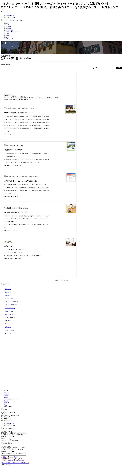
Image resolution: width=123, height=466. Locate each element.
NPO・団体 (8, 320)
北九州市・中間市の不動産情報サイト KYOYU (19, 112)
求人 (5, 404)
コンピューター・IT (10, 317)
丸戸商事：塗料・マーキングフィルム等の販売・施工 (20, 181)
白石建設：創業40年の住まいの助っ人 (15, 212)
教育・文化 (8, 327)
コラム (6, 401)
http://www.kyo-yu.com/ (9, 134)
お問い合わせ (8, 406)
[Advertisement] (33, 80)
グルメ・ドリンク (9, 330)
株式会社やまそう (9, 246)
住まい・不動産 (9, 311)
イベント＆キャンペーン (11, 399)
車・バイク (8, 324)
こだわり (6, 392)
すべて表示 (8, 333)
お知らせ (6, 402)
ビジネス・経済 (9, 298)
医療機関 (7, 295)
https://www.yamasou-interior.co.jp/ (12, 258)
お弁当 (6, 397)
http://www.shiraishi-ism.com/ (11, 230)
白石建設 (26, 216)
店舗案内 (6, 395)
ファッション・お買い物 (11, 301)
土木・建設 (8, 289)
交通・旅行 (8, 292)
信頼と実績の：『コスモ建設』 (13, 150)
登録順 (8, 64)
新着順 (3, 64)
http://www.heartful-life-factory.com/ (12, 165)
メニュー (6, 394)
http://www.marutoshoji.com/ (11, 196)
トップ (6, 390)
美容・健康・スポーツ (11, 314)
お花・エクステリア (10, 308)
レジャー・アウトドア (11, 304)
